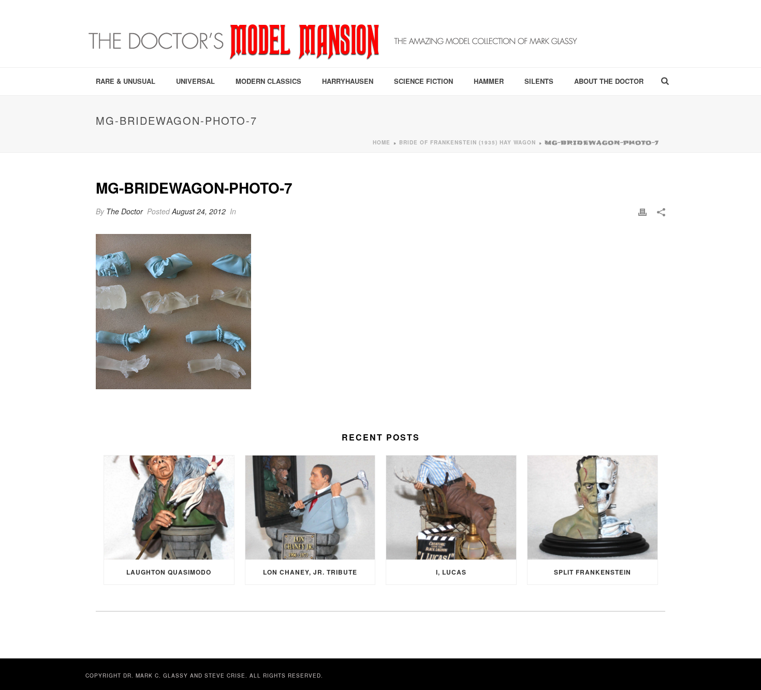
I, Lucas (451, 572)
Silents (538, 81)
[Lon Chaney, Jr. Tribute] (310, 508)
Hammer (489, 81)
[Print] (642, 211)
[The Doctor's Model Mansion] (333, 33)
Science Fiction (423, 81)
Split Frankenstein (592, 572)
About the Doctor (608, 81)
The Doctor (124, 211)
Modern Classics (268, 81)
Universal (195, 81)
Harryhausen (347, 81)
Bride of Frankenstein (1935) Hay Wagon (467, 142)
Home (381, 142)
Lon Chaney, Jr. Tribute (310, 572)
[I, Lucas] (451, 508)
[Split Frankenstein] (592, 508)
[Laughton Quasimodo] (169, 508)
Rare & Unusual (125, 81)
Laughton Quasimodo (168, 572)
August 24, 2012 (199, 211)
